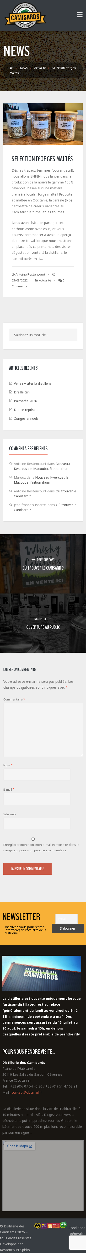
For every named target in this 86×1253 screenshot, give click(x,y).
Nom (7, 765)
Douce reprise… (26, 409)
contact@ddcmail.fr (26, 1092)
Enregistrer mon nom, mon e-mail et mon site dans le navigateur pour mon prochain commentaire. (41, 847)
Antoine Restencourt (30, 274)
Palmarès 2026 (25, 401)
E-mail (8, 790)
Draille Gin (22, 392)
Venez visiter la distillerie (33, 383)
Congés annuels (26, 418)
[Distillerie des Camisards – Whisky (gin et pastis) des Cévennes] (24, 15)
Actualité (45, 280)
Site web (9, 814)
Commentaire (14, 699)
